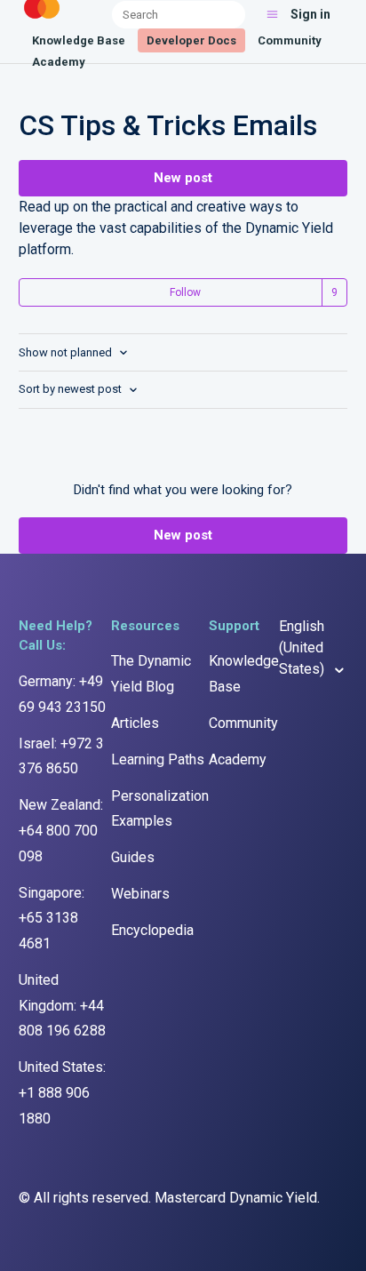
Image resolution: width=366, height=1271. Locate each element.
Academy (58, 61)
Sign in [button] (310, 14)
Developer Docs (191, 40)
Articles (135, 723)
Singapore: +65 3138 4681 (51, 918)
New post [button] (183, 178)
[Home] (42, 19)
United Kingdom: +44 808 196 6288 (62, 1005)
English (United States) (303, 647)
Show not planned (67, 352)
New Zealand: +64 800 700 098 (61, 830)
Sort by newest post (71, 389)
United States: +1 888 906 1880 (62, 1093)
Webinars (140, 893)
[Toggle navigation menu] (272, 14)
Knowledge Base (78, 40)
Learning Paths (157, 759)
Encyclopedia (152, 930)
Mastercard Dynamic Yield (236, 1197)
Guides (133, 857)
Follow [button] (185, 292)
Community (290, 40)
